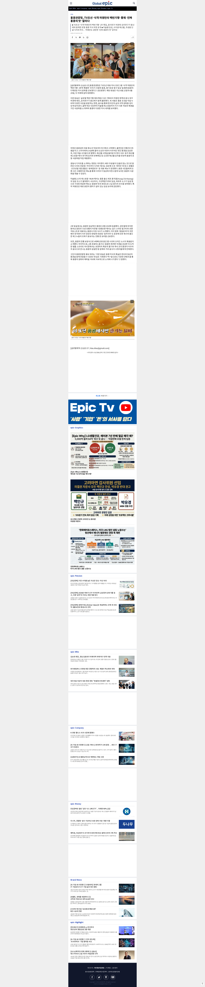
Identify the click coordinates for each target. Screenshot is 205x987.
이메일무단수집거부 (101, 972)
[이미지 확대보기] (132, 43)
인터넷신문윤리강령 (114, 972)
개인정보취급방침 (99, 968)
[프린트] (87, 37)
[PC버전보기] (113, 977)
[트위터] (76, 37)
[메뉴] (71, 3)
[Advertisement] (102, 279)
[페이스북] (72, 37)
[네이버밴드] (83, 37)
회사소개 (90, 968)
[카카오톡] (80, 37)
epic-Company (82, 8)
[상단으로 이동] (202, 983)
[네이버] (106, 977)
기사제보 (108, 968)
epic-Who (72, 8)
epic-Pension (100, 8)
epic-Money (92, 8)
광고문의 (114, 968)
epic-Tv (110, 8)
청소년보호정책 (89, 972)
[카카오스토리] (99, 977)
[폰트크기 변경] (133, 37)
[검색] (134, 3)
